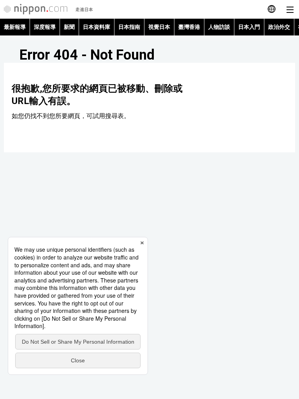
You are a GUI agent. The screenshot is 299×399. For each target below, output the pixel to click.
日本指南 (129, 27)
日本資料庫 (96, 27)
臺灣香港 (189, 27)
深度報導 (45, 27)
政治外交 (279, 27)
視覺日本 (159, 27)
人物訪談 (219, 27)
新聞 (69, 27)
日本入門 (249, 27)
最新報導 (15, 27)
